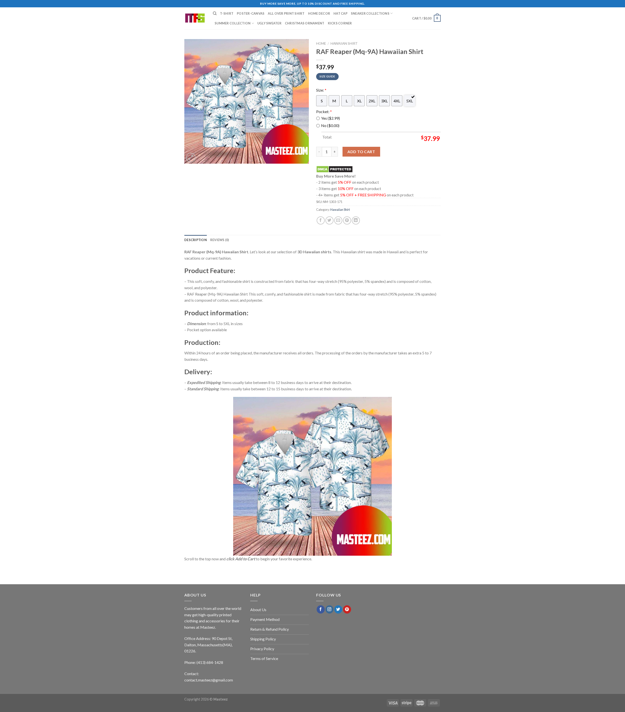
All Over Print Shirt (286, 13)
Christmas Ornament (304, 23)
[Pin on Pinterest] (347, 220)
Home (321, 43)
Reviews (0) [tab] (219, 240)
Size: (321, 90)
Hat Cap (340, 13)
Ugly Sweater (269, 23)
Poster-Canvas (250, 13)
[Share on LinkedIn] (356, 220)
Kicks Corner (340, 23)
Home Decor (319, 13)
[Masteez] (195, 18)
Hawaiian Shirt (344, 43)
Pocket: (324, 111)
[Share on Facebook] (321, 220)
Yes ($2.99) (330, 118)
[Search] (215, 13)
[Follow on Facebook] (321, 609)
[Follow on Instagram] (329, 609)
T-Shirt (226, 13)
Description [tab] (195, 240)
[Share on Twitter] (329, 220)
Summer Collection (232, 23)
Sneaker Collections (370, 13)
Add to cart (361, 151)
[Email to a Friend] (338, 220)
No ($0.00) (330, 125)
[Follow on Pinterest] (347, 609)
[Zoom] (191, 157)
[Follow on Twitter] (338, 609)
